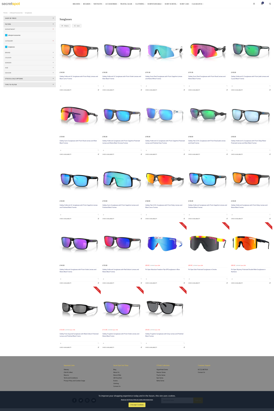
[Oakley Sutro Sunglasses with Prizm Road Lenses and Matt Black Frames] (79, 115)
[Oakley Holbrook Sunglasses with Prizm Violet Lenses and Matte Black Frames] (79, 244)
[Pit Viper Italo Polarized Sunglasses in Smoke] (208, 244)
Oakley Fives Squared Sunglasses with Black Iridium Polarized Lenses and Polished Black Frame (79, 335)
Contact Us (116, 386)
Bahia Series (160, 381)
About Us (116, 372)
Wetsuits (98, 4)
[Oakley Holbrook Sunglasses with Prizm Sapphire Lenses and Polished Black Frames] (208, 179)
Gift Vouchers (117, 378)
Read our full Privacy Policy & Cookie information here (137, 399)
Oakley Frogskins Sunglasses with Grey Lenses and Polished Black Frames (164, 335)
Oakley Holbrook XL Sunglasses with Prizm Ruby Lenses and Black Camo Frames (79, 77)
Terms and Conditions (71, 378)
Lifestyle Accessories (14, 35)
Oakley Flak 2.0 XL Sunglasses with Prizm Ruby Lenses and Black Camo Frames (163, 206)
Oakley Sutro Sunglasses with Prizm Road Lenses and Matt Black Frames (78, 142)
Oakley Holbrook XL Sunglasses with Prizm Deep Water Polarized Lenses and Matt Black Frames (248, 142)
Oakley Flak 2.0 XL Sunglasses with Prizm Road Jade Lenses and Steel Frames (207, 142)
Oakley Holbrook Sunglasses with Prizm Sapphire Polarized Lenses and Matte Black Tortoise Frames (121, 142)
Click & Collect (68, 372)
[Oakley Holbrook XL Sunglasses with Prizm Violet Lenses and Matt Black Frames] (122, 51)
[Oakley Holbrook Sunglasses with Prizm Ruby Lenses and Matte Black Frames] (251, 179)
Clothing (139, 4)
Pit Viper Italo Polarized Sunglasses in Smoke (202, 269)
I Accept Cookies (137, 404)
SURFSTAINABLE (154, 4)
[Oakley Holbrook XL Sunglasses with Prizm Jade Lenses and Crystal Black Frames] (251, 51)
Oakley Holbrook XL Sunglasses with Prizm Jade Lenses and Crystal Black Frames (250, 77)
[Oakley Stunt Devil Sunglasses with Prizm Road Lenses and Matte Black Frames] (208, 51)
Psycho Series (161, 375)
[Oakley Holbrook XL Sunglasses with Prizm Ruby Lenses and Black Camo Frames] (79, 51)
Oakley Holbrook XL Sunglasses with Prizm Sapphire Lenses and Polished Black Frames (79, 206)
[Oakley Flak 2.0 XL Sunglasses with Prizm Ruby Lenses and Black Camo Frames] (165, 179)
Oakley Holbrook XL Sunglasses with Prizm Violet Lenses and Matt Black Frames (121, 77)
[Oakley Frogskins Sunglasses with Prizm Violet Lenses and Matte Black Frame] (122, 308)
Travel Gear (126, 4)
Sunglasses (11, 47)
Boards (86, 4)
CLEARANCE (197, 4)
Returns (66, 375)
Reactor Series (161, 372)
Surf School (171, 4)
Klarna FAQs (117, 375)
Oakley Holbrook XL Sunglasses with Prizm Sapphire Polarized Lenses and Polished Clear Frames (165, 142)
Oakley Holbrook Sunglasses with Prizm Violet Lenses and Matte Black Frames (78, 270)
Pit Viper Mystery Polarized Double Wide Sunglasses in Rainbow (248, 270)
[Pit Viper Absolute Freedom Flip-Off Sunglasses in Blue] (165, 244)
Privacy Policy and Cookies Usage (74, 381)
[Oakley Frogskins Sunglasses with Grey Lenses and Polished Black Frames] (165, 308)
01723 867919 (203, 369)
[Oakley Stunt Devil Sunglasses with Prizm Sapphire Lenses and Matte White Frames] (165, 51)
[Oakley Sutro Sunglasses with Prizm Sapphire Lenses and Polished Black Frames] (122, 179)
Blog (114, 370)
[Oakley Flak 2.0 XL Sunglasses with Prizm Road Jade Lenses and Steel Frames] (208, 115)
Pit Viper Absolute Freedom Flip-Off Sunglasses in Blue (162, 269)
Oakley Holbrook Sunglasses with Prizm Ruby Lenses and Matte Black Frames (249, 206)
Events (115, 381)
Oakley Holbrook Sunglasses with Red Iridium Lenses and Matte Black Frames (120, 270)
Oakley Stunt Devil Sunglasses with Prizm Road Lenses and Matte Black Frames (207, 77)
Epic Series (160, 378)
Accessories (111, 4)
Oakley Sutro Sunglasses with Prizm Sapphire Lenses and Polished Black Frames (120, 206)
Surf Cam (184, 4)
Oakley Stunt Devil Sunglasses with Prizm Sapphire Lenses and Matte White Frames (163, 77)
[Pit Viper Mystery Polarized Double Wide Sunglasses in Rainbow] (251, 244)
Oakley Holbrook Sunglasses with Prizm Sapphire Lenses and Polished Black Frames (207, 206)
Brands (76, 4)
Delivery (66, 370)
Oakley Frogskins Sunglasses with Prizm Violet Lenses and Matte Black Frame (120, 335)
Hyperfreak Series (162, 370)
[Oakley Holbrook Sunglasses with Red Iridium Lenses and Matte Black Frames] (122, 244)
